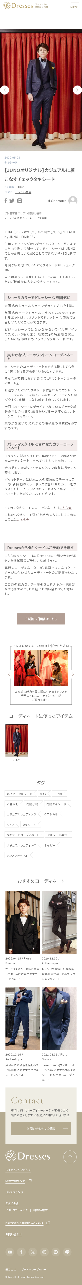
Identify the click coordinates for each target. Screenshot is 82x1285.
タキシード (29, 825)
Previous (4, 90)
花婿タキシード (56, 804)
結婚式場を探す (15, 1181)
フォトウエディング (16, 1210)
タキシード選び (57, 835)
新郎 (43, 794)
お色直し (12, 804)
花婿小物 (32, 804)
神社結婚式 (40, 1210)
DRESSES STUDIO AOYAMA (24, 1223)
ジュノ (11, 825)
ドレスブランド (14, 1192)
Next (77, 90)
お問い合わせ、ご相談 (41, 1128)
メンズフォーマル (17, 855)
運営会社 (10, 1269)
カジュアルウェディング (21, 814)
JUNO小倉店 (23, 192)
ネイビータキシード (19, 794)
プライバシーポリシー (34, 1269)
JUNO (21, 187)
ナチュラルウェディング (21, 845)
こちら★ (66, 507)
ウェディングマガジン (18, 1170)
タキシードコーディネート (23, 835)
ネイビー (50, 845)
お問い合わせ (13, 1234)
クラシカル (51, 814)
